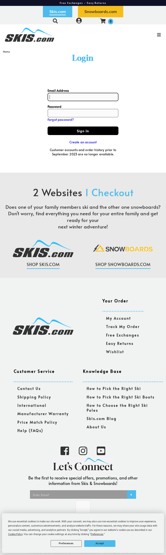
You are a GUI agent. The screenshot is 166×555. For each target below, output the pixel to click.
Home (6, 51)
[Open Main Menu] (139, 35)
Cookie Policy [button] (15, 534)
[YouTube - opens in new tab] (101, 450)
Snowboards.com (100, 11)
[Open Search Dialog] (55, 20)
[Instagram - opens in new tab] (83, 450)
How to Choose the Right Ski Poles (117, 408)
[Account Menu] (79, 20)
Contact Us (29, 388)
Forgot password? (61, 119)
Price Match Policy (37, 422)
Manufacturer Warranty (43, 413)
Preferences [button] (97, 534)
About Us (96, 427)
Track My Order (123, 326)
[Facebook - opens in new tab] (65, 450)
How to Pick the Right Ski (114, 388)
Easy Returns (120, 343)
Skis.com (57, 11)
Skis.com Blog (102, 418)
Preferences (66, 543)
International (32, 405)
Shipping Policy (34, 397)
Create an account (83, 142)
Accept (100, 543)
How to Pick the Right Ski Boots (121, 397)
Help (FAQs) (30, 430)
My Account (118, 318)
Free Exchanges (122, 335)
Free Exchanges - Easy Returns (83, 3)
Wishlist (115, 351)
